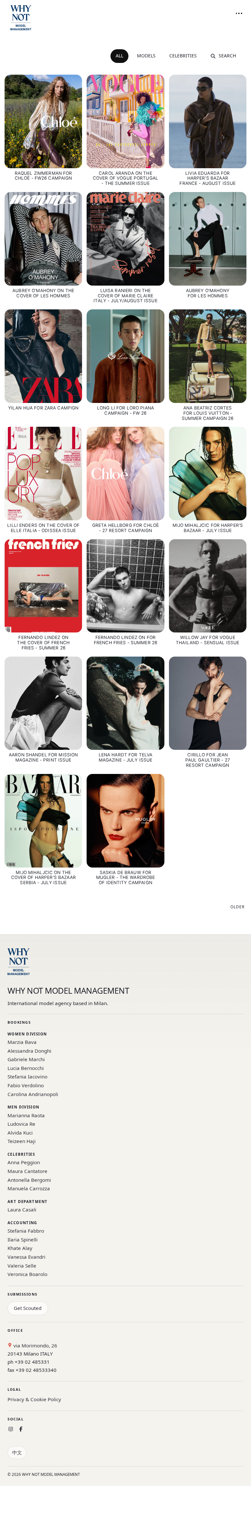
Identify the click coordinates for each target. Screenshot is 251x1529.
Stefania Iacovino (27, 1076)
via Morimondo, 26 (34, 1345)
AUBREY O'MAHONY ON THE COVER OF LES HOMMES (43, 293)
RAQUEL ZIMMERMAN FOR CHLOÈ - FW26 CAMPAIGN (43, 176)
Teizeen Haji (22, 1141)
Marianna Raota (26, 1115)
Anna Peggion (24, 1162)
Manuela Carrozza (29, 1188)
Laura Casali (22, 1209)
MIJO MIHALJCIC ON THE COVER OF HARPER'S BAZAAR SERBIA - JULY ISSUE (43, 877)
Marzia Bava (22, 1042)
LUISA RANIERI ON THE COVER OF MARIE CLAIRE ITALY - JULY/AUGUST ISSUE (125, 296)
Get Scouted (28, 1308)
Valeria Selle (22, 1265)
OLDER (237, 907)
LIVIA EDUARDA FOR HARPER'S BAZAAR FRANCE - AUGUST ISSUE (207, 178)
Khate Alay (20, 1248)
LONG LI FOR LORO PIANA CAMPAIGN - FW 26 (125, 410)
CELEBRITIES (183, 55)
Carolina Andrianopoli (33, 1094)
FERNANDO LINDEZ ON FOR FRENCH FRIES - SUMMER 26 (125, 640)
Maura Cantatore (27, 1171)
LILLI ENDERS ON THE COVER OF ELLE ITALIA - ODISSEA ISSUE (43, 528)
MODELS (146, 55)
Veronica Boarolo (27, 1274)
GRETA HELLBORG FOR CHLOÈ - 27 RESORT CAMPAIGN (125, 528)
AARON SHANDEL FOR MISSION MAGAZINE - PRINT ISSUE (43, 757)
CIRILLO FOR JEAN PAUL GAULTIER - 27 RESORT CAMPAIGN (207, 760)
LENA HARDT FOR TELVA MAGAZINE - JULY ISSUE (126, 757)
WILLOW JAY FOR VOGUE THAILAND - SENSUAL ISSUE (207, 640)
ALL (119, 55)
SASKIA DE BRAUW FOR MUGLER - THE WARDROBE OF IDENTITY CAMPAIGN (125, 877)
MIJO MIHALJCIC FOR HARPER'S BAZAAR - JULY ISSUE (208, 528)
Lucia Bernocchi (26, 1068)
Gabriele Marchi (26, 1059)
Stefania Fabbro (26, 1230)
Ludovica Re (21, 1124)
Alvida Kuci (20, 1132)
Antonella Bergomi (29, 1180)
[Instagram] (11, 1429)
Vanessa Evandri (26, 1257)
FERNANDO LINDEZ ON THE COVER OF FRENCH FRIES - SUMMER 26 (43, 642)
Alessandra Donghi (29, 1050)
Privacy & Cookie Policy (34, 1399)
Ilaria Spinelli (23, 1239)
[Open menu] (239, 13)
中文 (17, 1452)
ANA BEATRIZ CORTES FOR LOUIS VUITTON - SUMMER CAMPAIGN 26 (207, 413)
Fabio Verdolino (26, 1085)
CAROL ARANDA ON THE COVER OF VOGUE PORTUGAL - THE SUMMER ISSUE (125, 178)
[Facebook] (21, 1429)
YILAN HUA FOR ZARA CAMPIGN (43, 407)
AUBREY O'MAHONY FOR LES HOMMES (207, 293)
